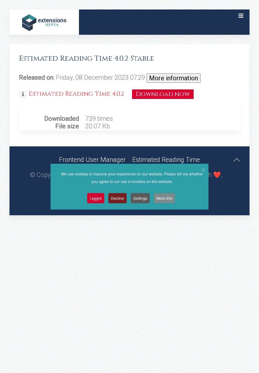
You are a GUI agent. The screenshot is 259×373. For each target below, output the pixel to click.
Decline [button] (117, 198)
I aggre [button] (96, 198)
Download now (163, 94)
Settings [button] (140, 198)
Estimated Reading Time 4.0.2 (77, 93)
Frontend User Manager (92, 159)
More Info (164, 198)
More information (173, 78)
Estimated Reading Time (166, 159)
